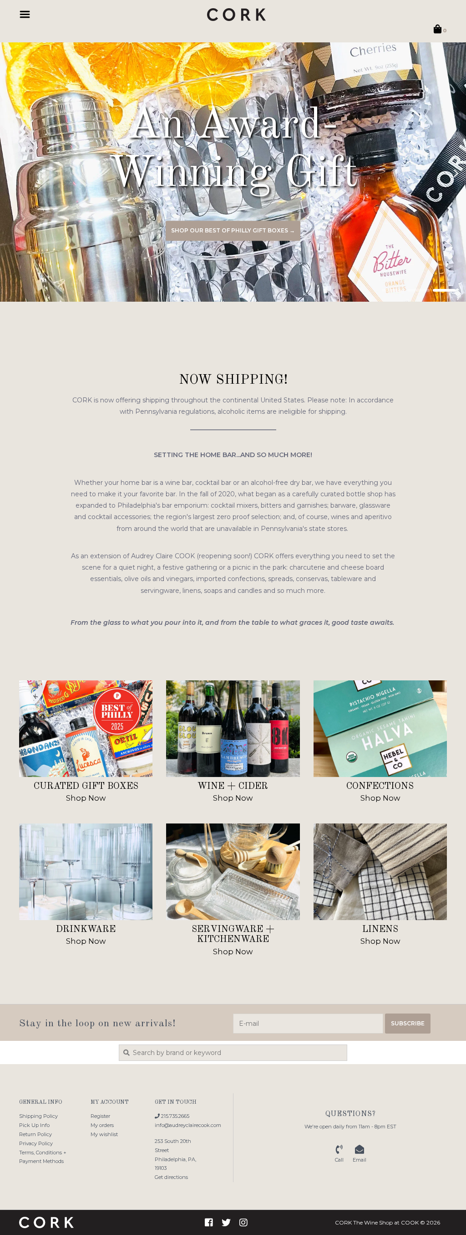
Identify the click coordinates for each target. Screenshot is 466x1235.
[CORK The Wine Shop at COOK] (236, 14)
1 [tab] (393, 290)
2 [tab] (418, 290)
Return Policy (35, 1134)
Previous (29, 173)
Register (100, 1116)
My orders (102, 1125)
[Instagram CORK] (243, 1222)
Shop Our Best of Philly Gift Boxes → (233, 230)
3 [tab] (444, 290)
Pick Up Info (34, 1125)
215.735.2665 (174, 1116)
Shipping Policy (38, 1116)
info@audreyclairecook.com (188, 1125)
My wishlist (104, 1134)
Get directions (171, 1177)
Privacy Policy (36, 1143)
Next (436, 173)
